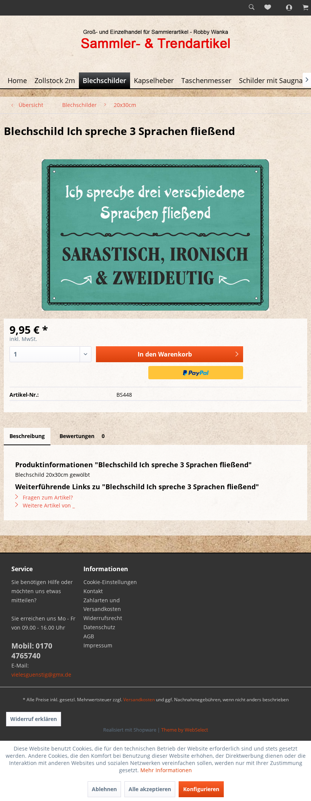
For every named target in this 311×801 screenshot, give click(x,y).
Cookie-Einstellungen (110, 582)
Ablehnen (104, 789)
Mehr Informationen (166, 770)
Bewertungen (82, 436)
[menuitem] (251, 7)
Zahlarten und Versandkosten (102, 605)
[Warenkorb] (301, 7)
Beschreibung (27, 436)
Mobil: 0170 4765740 (31, 651)
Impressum (97, 645)
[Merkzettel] (268, 7)
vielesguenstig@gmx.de (41, 674)
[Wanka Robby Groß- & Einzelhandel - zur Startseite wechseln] (155, 40)
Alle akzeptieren (150, 789)
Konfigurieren (201, 789)
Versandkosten (139, 699)
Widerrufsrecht (102, 618)
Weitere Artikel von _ (48, 505)
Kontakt (93, 591)
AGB (88, 636)
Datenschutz (99, 627)
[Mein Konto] (284, 7)
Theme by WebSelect (184, 729)
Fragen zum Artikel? (47, 497)
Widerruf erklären (33, 718)
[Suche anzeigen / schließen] (251, 7)
